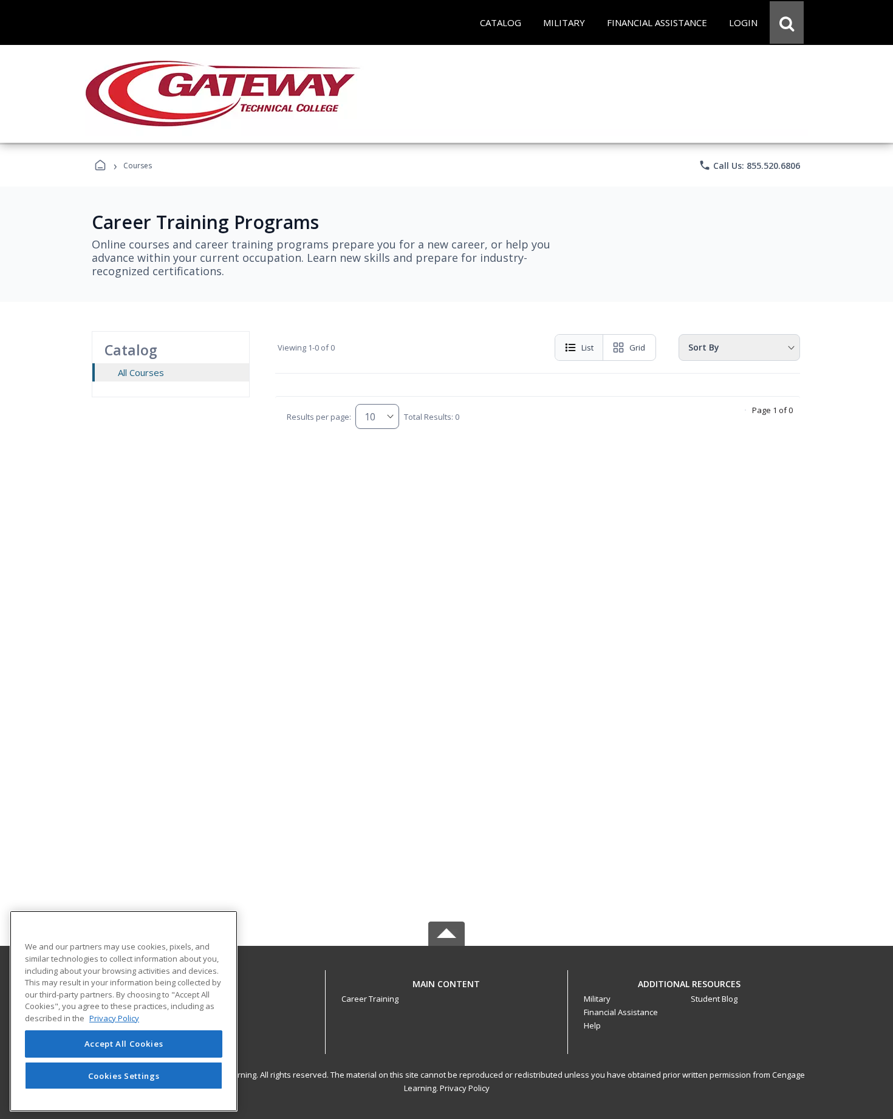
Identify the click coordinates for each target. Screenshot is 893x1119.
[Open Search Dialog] (787, 22)
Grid (637, 347)
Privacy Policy (465, 1088)
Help (592, 1025)
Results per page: (319, 416)
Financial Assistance (621, 1012)
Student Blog (714, 998)
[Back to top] (446, 990)
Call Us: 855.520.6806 (749, 165)
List (587, 347)
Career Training (370, 998)
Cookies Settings (124, 1075)
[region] (124, 1011)
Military (597, 998)
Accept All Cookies (123, 1044)
